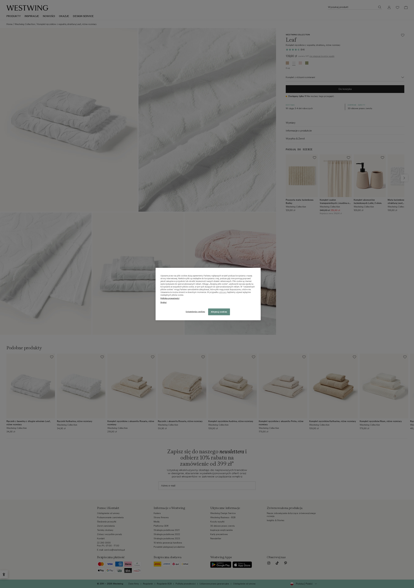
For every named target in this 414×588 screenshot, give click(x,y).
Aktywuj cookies (219, 312)
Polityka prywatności (169, 298)
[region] (208, 294)
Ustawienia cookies (195, 311)
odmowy (223, 292)
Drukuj (163, 302)
